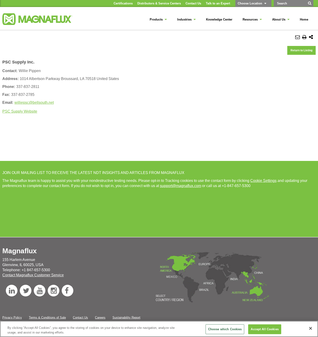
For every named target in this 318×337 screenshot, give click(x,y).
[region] (159, 329)
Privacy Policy (12, 317)
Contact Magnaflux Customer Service (33, 275)
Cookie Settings (263, 181)
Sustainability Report (126, 317)
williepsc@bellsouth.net (34, 102)
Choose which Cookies (225, 329)
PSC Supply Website (19, 111)
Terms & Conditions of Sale (47, 317)
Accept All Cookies (264, 329)
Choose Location (250, 3)
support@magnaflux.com (180, 186)
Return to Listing (301, 50)
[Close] (310, 328)
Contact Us (80, 317)
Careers (100, 317)
